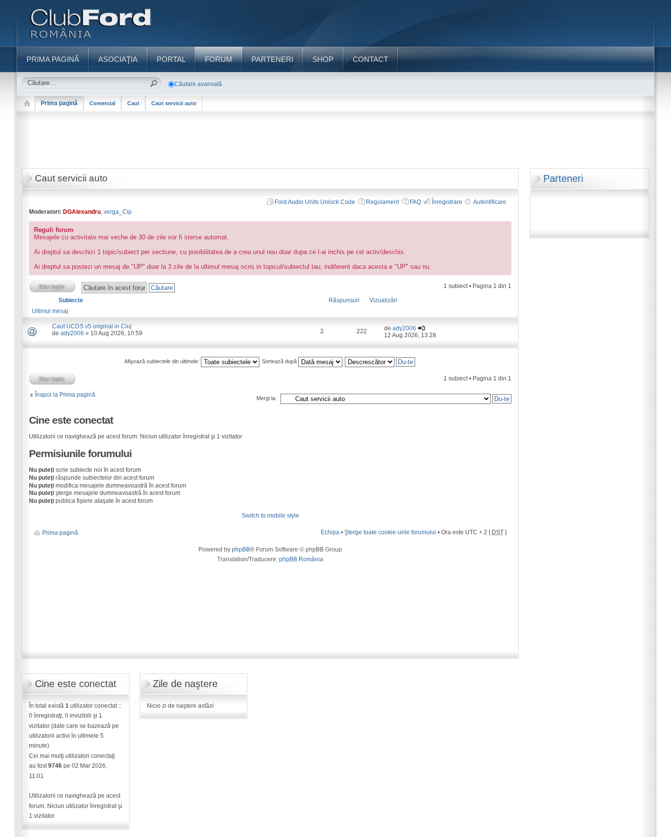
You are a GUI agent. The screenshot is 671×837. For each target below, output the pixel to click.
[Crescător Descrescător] (380, 361)
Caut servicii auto (173, 103)
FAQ (415, 202)
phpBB (241, 549)
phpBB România (301, 559)
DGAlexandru (82, 211)
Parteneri (563, 178)
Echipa (330, 532)
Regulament (382, 202)
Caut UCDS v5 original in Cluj (92, 326)
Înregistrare (447, 202)
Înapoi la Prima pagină (65, 394)
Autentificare (489, 202)
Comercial (102, 103)
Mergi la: (266, 398)
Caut (133, 103)
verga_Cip (118, 211)
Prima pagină (59, 103)
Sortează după (280, 361)
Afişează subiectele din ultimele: (162, 361)
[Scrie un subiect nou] (52, 286)
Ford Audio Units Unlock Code (315, 202)
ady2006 (72, 333)
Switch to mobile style (270, 515)
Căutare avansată (198, 84)
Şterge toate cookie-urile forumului (390, 532)
